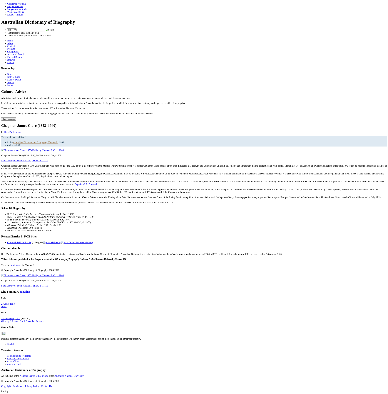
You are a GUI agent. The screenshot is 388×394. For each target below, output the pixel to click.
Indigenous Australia (17, 9)
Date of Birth (13, 77)
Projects (11, 49)
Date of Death (14, 79)
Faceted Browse (15, 57)
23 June (5, 303)
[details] (25, 291)
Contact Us (46, 386)
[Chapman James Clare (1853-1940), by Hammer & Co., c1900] (32, 150)
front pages (15, 265)
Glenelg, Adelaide (9, 321)
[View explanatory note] (3, 333)
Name (10, 74)
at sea (4, 306)
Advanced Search (15, 54)
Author (10, 82)
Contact (11, 46)
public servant (14, 364)
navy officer (13, 361)
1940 (17, 318)
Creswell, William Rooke (19, 242)
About (10, 43)
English (11, 344)
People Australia (15, 6)
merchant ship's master (18, 358)
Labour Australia (15, 14)
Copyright (6, 386)
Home (10, 40)
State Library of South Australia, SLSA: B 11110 (24, 160)
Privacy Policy (32, 386)
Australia (39, 321)
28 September (7, 318)
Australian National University (69, 376)
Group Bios (12, 51)
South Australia (27, 321)
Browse (11, 59)
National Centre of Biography (34, 376)
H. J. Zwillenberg (12, 132)
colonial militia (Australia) (19, 356)
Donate (10, 62)
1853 (12, 303)
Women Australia (15, 12)
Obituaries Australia (16, 3)
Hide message (8, 119)
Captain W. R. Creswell (86, 184)
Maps (10, 85)
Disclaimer (18, 386)
